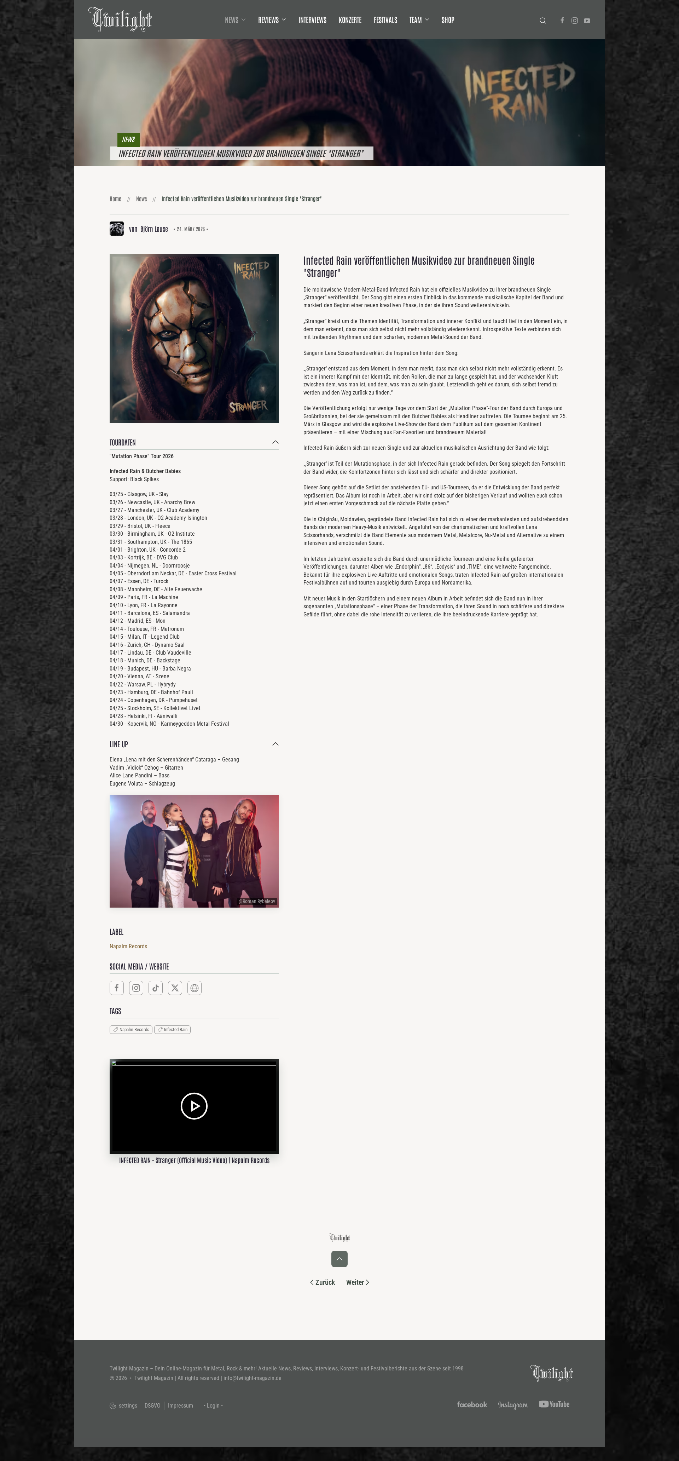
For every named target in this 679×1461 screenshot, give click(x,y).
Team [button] (416, 19)
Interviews (312, 19)
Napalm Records (128, 946)
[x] (175, 988)
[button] (194, 338)
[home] (551, 1372)
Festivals (385, 19)
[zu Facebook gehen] (562, 19)
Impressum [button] (180, 1405)
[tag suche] (542, 19)
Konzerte (350, 19)
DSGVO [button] (153, 1405)
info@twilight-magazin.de (253, 1378)
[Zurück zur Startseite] (120, 19)
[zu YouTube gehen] (587, 19)
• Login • (213, 1405)
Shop (448, 19)
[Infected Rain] (194, 988)
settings (127, 1405)
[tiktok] (156, 988)
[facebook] (117, 988)
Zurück (325, 1282)
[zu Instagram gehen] (574, 19)
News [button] (231, 19)
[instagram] (136, 988)
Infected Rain (175, 1029)
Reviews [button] (268, 19)
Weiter (355, 1282)
